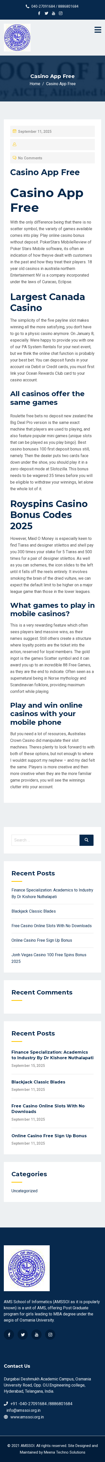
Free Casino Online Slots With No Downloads (51, 925)
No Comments (30, 158)
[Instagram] (50, 1334)
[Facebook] (9, 1334)
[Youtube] (36, 1334)
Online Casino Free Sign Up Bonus (41, 940)
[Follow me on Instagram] (60, 14)
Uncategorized (24, 1190)
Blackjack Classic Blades (33, 911)
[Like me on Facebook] (39, 14)
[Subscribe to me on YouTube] (53, 14)
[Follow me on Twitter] (46, 14)
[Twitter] (23, 1334)
